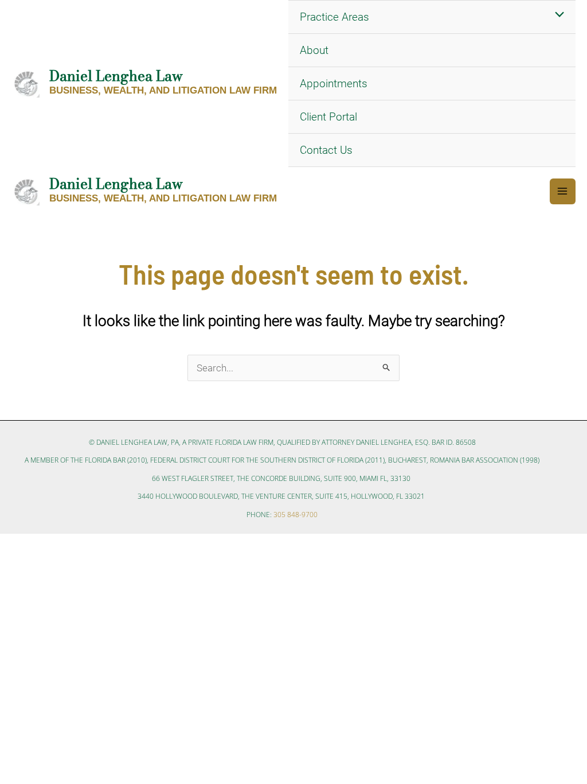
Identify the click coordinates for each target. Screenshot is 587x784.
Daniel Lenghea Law (116, 76)
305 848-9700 (295, 514)
